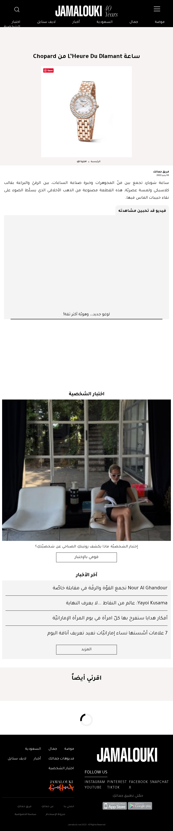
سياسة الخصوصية (25, 814)
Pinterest (117, 782)
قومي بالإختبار (87, 557)
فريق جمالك (161, 171)
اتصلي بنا (69, 806)
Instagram (95, 782)
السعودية (105, 22)
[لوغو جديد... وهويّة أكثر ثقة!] (86, 263)
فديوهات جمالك (61, 759)
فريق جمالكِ (24, 806)
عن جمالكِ (48, 806)
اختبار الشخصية (12, 24)
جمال (134, 22)
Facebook (138, 782)
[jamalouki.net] (86, 11)
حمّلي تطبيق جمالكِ (127, 796)
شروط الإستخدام (55, 814)
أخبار (76, 22)
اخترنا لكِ (81, 161)
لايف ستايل (46, 22)
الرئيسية (95, 161)
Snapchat (159, 782)
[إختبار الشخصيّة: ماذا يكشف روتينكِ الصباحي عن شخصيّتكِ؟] (86, 470)
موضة (160, 22)
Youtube (93, 788)
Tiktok (113, 788)
